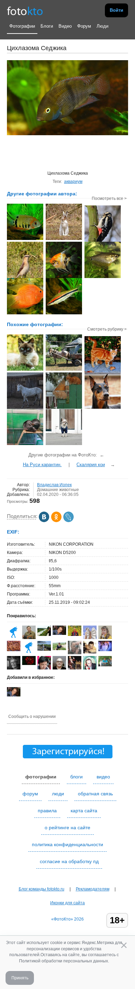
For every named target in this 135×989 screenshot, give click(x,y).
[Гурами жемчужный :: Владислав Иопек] (102, 277)
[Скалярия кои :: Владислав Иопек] (64, 277)
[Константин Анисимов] (105, 665)
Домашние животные (58, 489)
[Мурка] (25, 370)
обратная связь (95, 793)
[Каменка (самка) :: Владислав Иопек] (25, 277)
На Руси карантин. (42, 464)
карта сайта (84, 810)
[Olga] (59, 633)
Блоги (46, 26)
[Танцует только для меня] (25, 408)
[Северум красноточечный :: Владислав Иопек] (25, 313)
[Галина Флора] (105, 649)
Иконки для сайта (67, 902)
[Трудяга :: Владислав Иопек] (102, 241)
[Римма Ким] (29, 652)
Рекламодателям (92, 889)
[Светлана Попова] (59, 648)
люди (58, 793)
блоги (76, 776)
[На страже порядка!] (64, 408)
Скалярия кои (90, 464)
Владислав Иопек (54, 484)
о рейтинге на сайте (67, 827)
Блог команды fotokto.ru (41, 889)
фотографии (40, 776)
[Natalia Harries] (44, 649)
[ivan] (74, 634)
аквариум (73, 181)
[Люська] (102, 408)
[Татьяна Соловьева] (29, 663)
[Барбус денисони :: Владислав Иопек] (64, 313)
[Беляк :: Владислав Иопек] (64, 239)
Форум (84, 26)
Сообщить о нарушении (32, 716)
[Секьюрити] (64, 444)
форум (30, 793)
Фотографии (22, 26)
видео (103, 776)
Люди (102, 26)
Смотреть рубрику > (107, 329)
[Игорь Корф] (90, 652)
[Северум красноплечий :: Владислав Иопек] (25, 239)
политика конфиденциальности (67, 844)
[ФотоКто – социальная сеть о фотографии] (25, 10)
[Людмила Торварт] (13, 637)
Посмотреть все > (109, 198)
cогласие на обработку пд (69, 861)
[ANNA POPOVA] (44, 634)
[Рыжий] (102, 371)
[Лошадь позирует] (64, 370)
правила (47, 810)
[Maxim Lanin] (13, 649)
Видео (65, 26)
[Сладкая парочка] (25, 444)
